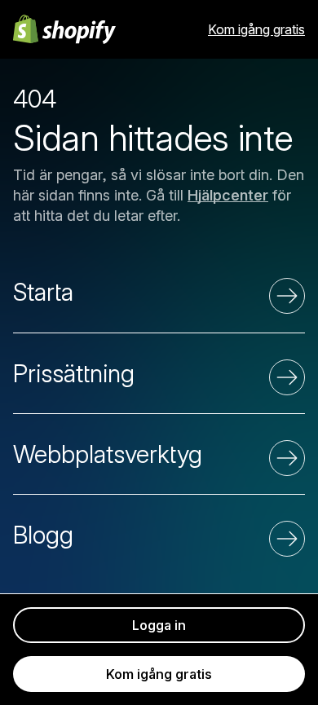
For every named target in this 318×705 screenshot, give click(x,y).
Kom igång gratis (256, 29)
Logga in (159, 625)
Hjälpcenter (228, 195)
